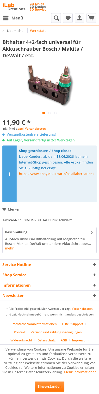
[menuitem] (12, 18)
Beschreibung (16, 232)
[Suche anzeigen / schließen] (56, 18)
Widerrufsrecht (21, 340)
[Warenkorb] (91, 18)
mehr (9, 248)
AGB (64, 340)
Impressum (80, 340)
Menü (17, 18)
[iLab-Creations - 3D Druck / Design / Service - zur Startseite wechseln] (24, 6)
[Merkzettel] (68, 18)
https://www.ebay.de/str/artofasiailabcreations (56, 173)
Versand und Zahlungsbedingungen (56, 332)
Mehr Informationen (80, 372)
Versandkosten (82, 309)
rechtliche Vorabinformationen (34, 324)
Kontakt (19, 332)
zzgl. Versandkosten (32, 129)
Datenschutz (46, 340)
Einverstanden (50, 386)
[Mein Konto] (79, 18)
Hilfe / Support (72, 324)
